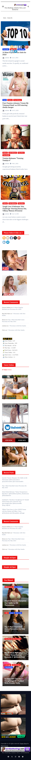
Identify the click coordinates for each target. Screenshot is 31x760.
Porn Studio (6, 155)
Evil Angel (7, 665)
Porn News (8, 639)
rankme (7, 57)
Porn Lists (5, 49)
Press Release (8, 667)
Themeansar (4, 746)
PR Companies (9, 587)
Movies (5, 152)
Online (7, 370)
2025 (6, 613)
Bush (4, 100)
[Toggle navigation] (3, 6)
